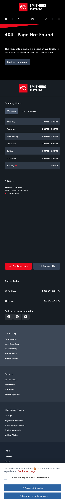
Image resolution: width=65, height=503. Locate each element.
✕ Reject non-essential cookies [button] (32, 495)
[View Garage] (46, 19)
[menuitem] (32, 345)
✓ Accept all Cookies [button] (32, 487)
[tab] (11, 111)
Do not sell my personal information (29, 477)
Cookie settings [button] (26, 471)
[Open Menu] (59, 19)
